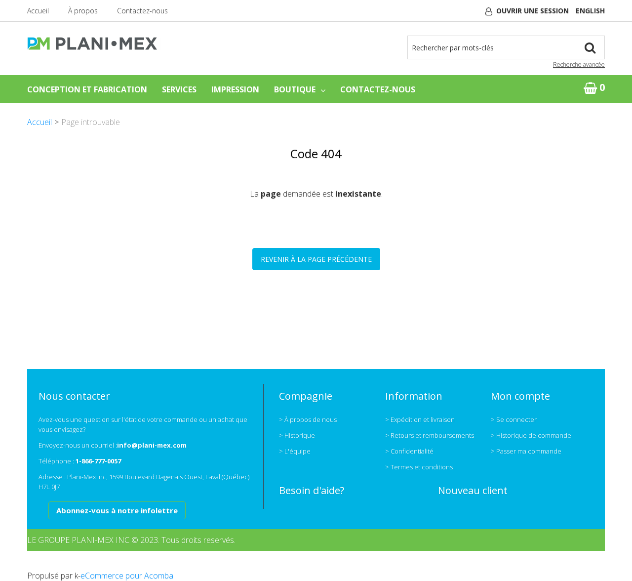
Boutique (295, 89)
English (590, 10)
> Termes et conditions (419, 466)
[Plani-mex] (94, 43)
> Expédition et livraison (420, 419)
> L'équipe (295, 451)
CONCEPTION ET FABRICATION (87, 89)
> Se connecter (514, 419)
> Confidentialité (409, 451)
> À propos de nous (308, 419)
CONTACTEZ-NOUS (377, 89)
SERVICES (179, 89)
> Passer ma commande (526, 451)
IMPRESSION (235, 89)
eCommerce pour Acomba (126, 575)
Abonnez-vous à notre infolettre (117, 510)
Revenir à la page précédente (316, 259)
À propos (83, 10)
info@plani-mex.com (152, 445)
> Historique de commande (531, 435)
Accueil (38, 10)
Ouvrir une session (532, 10)
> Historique (297, 435)
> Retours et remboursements (429, 435)
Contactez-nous (142, 10)
